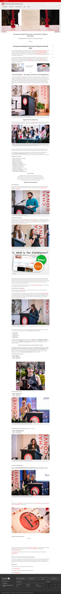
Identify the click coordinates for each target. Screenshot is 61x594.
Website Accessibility (23, 592)
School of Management (43, 51)
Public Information (13, 592)
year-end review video (43, 187)
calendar (34, 548)
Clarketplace (21, 221)
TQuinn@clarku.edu (15, 553)
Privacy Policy (18, 592)
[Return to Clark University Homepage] (8, 578)
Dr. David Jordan (29, 59)
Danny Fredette (38, 503)
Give (33, 339)
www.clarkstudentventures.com (16, 549)
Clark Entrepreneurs (18, 6)
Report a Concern (19, 584)
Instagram (35, 547)
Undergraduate (5, 6)
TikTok (31, 547)
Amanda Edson (17, 504)
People (28, 6)
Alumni (25, 6)
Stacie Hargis (33, 122)
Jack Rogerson (19, 503)
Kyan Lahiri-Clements (34, 219)
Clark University (38, 52)
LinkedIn (28, 547)
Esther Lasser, (46, 293)
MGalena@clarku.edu (17, 572)
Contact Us (54, 578)
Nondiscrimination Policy (30, 592)
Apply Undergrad (21, 578)
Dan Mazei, (23, 76)
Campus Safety (28, 584)
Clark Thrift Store (22, 290)
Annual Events (11, 6)
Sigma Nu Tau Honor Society (40, 54)
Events (37, 584)
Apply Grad (32, 578)
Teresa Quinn (41, 59)
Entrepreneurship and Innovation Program (40, 50)
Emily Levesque (26, 219)
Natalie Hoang (18, 188)
